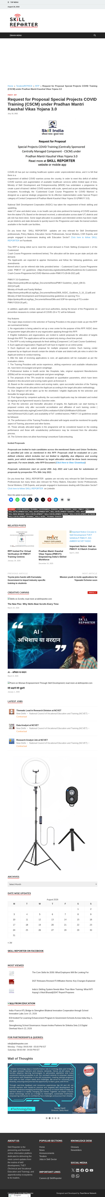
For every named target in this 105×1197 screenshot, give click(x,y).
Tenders (43, 1156)
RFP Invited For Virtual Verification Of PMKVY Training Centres (19, 554)
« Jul (10, 943)
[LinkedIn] (85, 6)
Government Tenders (48, 509)
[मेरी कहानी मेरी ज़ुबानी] (50, 683)
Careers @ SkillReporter (50, 1178)
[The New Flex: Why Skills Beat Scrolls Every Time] (30, 599)
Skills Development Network (82, 514)
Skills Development (34, 514)
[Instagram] (88, 6)
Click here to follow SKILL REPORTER (26, 488)
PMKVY (10, 95)
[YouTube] (95, 6)
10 (14, 919)
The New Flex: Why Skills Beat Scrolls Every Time (33, 604)
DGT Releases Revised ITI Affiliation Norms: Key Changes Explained (63, 981)
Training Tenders (54, 516)
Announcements (46, 1153)
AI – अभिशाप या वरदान (17, 672)
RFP (37, 86)
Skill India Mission (16, 514)
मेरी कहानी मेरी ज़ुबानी (16, 688)
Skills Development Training (21, 516)
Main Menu (16, 35)
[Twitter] (81, 6)
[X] (73, 1170)
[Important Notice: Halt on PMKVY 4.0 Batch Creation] (83, 537)
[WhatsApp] (78, 1176)
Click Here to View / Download (70, 463)
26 (40, 930)
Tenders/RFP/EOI (24, 86)
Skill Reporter (27, 1193)
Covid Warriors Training (27, 509)
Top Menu (14, 2)
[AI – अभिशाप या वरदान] (52, 641)
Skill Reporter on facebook (26, 951)
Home (10, 86)
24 (14, 930)
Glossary (75, 1147)
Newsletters (76, 1150)
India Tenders (65, 509)
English (17, 1195)
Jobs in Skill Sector (48, 1159)
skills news (40, 516)
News (42, 1150)
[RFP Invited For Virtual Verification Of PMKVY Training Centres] (21, 540)
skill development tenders (62, 512)
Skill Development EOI (18, 512)
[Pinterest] (92, 6)
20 (52, 925)
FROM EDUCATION (24, 1003)
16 (91, 919)
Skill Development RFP (39, 512)
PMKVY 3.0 (90, 509)
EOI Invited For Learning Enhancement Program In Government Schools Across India (47, 1018)
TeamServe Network (88, 1193)
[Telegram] (87, 1170)
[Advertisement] (52, 61)
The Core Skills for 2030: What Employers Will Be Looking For (60, 972)
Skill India (80, 512)
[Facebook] (77, 6)
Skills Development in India (56, 514)
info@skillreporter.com (18, 1044)
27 (52, 930)
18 (27, 925)
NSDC (75, 509)
